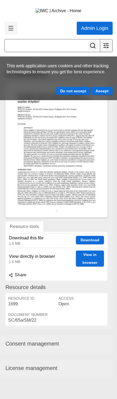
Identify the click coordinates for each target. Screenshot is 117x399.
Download (90, 240)
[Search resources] (93, 45)
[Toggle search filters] (106, 45)
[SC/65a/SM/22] (56, 149)
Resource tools (24, 226)
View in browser (89, 258)
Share (20, 275)
